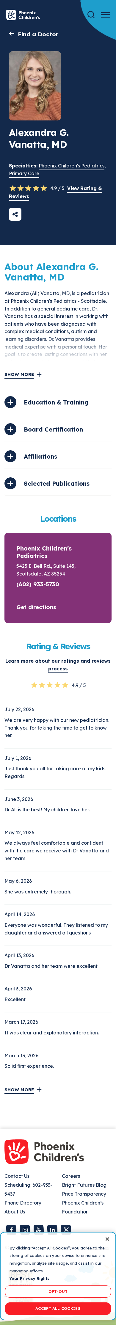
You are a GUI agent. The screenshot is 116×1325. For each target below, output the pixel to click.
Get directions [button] (36, 607)
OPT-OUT (58, 1291)
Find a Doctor (38, 34)
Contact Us (16, 1176)
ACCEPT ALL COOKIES (57, 1308)
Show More (19, 374)
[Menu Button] (105, 15)
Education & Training (56, 402)
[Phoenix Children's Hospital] (23, 15)
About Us (14, 1212)
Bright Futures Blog (84, 1185)
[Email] (15, 214)
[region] (58, 1276)
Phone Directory (22, 1203)
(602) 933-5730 (37, 584)
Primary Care (24, 173)
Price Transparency (84, 1194)
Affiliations (40, 456)
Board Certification (53, 429)
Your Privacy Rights (29, 1278)
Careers (71, 1176)
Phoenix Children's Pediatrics (71, 166)
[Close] (107, 1239)
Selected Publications (57, 483)
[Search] (91, 15)
